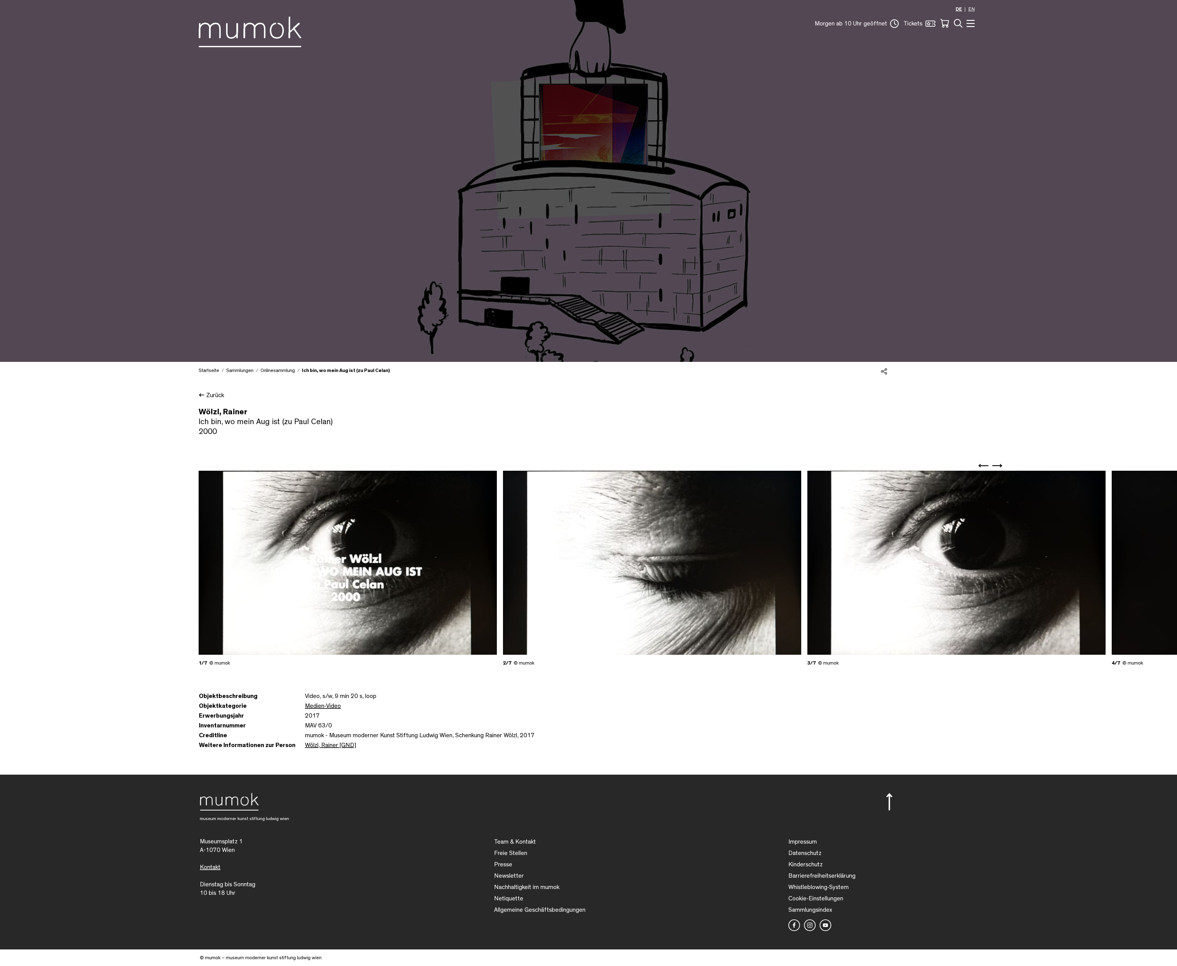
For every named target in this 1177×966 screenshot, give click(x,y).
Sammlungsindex (810, 910)
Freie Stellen (510, 853)
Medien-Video (323, 706)
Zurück (215, 395)
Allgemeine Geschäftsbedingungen (539, 910)
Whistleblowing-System (818, 887)
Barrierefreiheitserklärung (821, 876)
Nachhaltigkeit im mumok (526, 887)
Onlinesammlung (278, 370)
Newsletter (509, 876)
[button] (856, 24)
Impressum (802, 842)
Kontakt (210, 867)
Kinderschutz (805, 864)
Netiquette (508, 898)
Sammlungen (239, 370)
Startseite (209, 370)
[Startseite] (250, 30)
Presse (503, 864)
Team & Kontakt (515, 842)
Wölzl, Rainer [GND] (330, 745)
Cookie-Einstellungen (815, 898)
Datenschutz (804, 853)
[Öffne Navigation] (970, 23)
